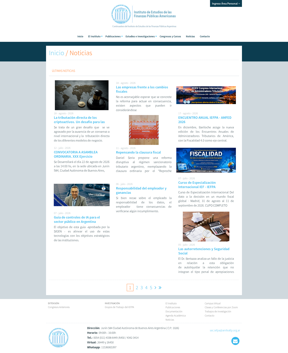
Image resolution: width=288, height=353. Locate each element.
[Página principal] (58, 347)
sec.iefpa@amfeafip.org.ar (225, 330)
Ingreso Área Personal (225, 3)
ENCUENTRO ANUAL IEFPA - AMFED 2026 (204, 119)
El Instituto (171, 303)
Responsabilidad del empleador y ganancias (141, 190)
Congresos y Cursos (170, 36)
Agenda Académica (176, 315)
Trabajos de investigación (218, 311)
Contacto (205, 36)
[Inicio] (144, 29)
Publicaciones (173, 307)
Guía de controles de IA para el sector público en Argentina (77, 219)
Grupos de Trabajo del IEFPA (119, 307)
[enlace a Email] (235, 341)
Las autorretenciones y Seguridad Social (203, 251)
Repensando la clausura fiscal (138, 152)
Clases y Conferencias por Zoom (221, 307)
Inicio (80, 36)
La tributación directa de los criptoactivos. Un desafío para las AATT (79, 121)
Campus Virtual (213, 303)
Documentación (174, 311)
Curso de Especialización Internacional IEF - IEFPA (197, 184)
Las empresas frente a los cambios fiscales (142, 89)
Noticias (190, 36)
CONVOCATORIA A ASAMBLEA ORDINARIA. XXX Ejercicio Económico (76, 156)
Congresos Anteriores (59, 307)
